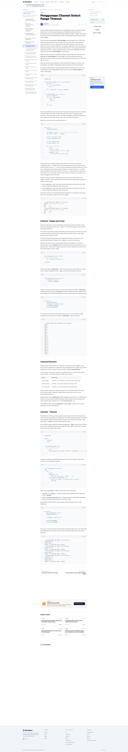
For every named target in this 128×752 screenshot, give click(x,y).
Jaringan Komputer (70, 742)
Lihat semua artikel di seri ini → (28, 16)
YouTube (55, 1)
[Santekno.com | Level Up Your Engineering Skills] (27, 2)
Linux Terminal (69, 744)
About (68, 1)
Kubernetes (68, 740)
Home (36, 1)
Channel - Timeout (94, 15)
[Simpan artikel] (80, 24)
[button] (94, 2)
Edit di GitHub (98, 32)
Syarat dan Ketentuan (91, 740)
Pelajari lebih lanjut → (79, 603)
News (48, 1)
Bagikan (98, 29)
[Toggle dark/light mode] (101, 1)
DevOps (67, 736)
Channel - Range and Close (96, 11)
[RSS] (104, 2)
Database (68, 734)
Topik (45, 736)
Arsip (88, 734)
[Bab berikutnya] (104, 5)
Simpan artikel (97, 26)
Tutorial (62, 1)
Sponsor (89, 736)
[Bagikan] (83, 24)
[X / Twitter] (25, 738)
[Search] (98, 1)
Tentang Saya (90, 732)
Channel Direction (93, 13)
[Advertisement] (63, 587)
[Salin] (86, 24)
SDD (67, 738)
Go (66, 732)
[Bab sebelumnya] (24, 5)
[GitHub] (23, 739)
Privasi (88, 738)
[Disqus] (63, 664)
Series (42, 1)
